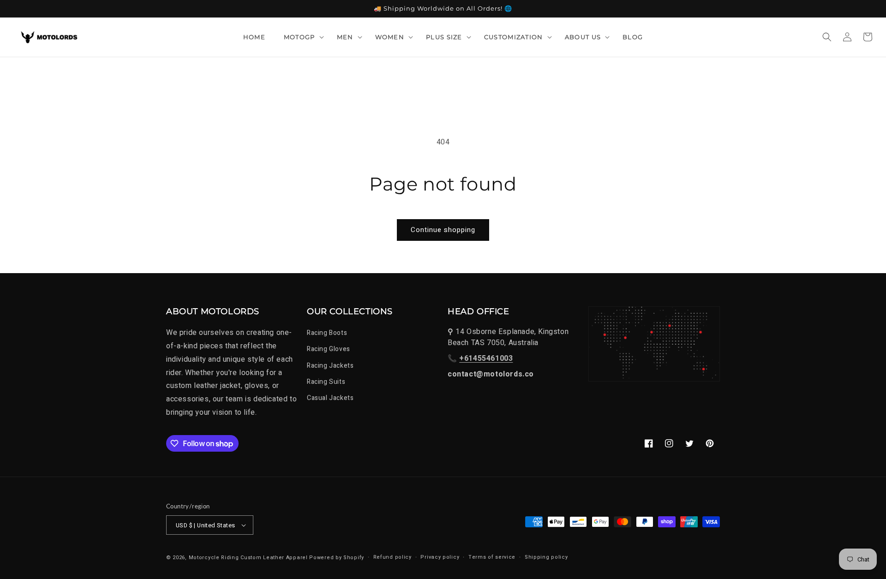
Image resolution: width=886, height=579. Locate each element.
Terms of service (491, 557)
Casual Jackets (330, 398)
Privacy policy (439, 557)
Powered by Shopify (336, 557)
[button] (301, 36)
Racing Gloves (328, 349)
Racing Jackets (330, 365)
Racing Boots (327, 333)
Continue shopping (443, 230)
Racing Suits (326, 382)
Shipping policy (546, 557)
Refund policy (392, 557)
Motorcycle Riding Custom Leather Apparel (248, 557)
